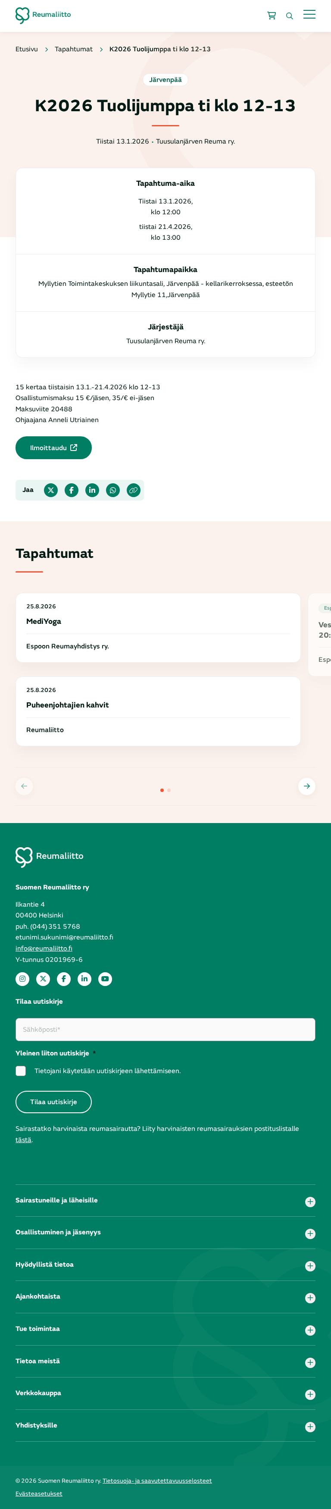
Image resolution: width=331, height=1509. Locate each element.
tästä (23, 1140)
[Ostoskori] (271, 16)
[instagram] (22, 979)
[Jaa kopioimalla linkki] (134, 490)
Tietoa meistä (38, 1361)
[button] (306, 786)
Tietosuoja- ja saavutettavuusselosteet (157, 1480)
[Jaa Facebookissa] (71, 490)
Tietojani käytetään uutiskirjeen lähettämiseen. (107, 1071)
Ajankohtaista (38, 1296)
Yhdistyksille (36, 1425)
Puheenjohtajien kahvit (67, 705)
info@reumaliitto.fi (44, 948)
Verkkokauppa (38, 1393)
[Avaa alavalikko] (310, 1202)
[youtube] (105, 979)
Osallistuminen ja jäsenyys (58, 1232)
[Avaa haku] (289, 16)
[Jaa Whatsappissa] (113, 490)
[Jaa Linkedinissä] (92, 490)
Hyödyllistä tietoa (45, 1264)
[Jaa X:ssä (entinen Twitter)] (51, 490)
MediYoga (43, 621)
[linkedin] (84, 979)
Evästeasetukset (39, 1493)
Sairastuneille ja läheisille (57, 1200)
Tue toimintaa (38, 1328)
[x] (43, 979)
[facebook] (64, 979)
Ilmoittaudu (48, 448)
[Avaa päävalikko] (309, 14)
